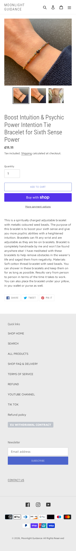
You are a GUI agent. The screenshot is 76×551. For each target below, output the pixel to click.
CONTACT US (16, 480)
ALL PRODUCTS (18, 353)
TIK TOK (13, 404)
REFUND (13, 384)
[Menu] (69, 7)
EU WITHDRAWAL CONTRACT (30, 424)
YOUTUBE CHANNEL (21, 394)
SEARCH (13, 343)
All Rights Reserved (53, 538)
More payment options (38, 206)
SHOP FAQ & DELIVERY (23, 363)
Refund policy (17, 414)
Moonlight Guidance (14, 7)
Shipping (26, 153)
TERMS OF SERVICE (20, 374)
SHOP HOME (16, 333)
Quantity (9, 166)
